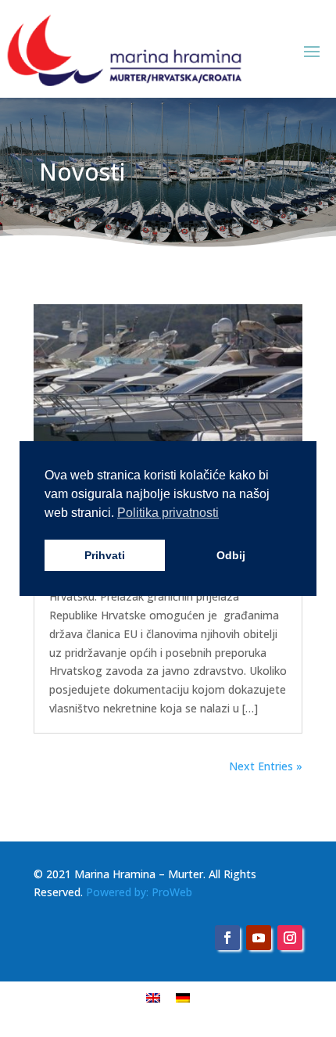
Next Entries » (265, 766)
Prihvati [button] (104, 555)
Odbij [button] (230, 555)
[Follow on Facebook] (227, 937)
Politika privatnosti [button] (168, 512)
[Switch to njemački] (183, 997)
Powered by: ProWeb (139, 891)
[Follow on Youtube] (258, 937)
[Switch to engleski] (153, 997)
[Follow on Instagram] (289, 937)
